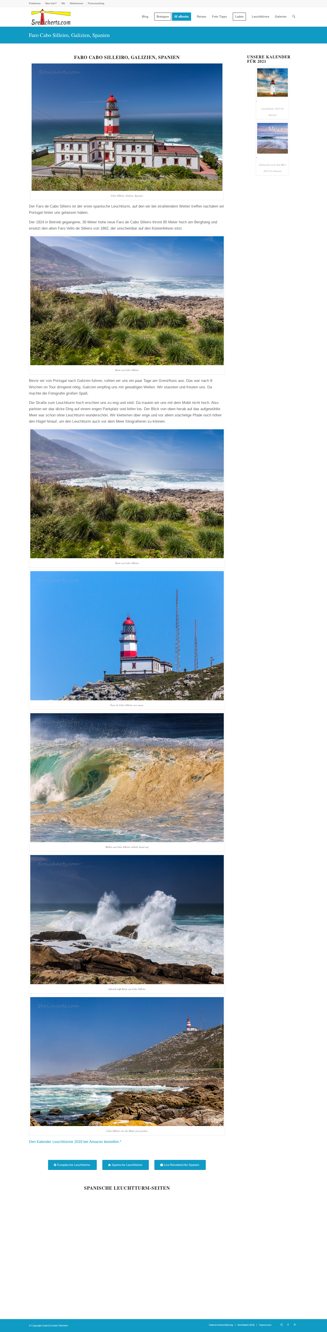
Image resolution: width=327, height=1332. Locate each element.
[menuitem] (36, 3)
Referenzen (76, 3)
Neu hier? (51, 3)
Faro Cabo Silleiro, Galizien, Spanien (69, 35)
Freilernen (35, 3)
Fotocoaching (96, 3)
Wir (63, 3)
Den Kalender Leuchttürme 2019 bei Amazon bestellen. (74, 1142)
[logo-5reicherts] (50, 16)
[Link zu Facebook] (288, 1324)
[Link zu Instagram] (281, 1324)
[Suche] (293, 16)
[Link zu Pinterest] (294, 1324)
